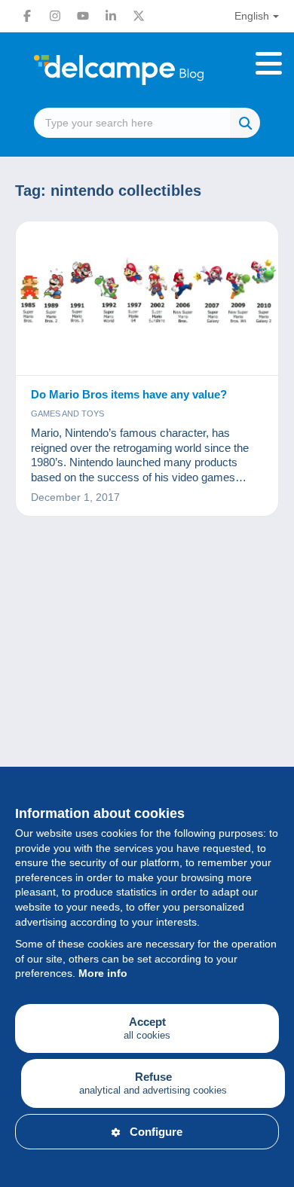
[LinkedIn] (111, 16)
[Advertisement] (147, 709)
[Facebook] (27, 16)
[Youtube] (83, 16)
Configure (156, 1131)
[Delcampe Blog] (147, 70)
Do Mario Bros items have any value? (129, 394)
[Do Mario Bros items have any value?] (147, 298)
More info (102, 973)
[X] (139, 16)
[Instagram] (55, 16)
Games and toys (67, 413)
